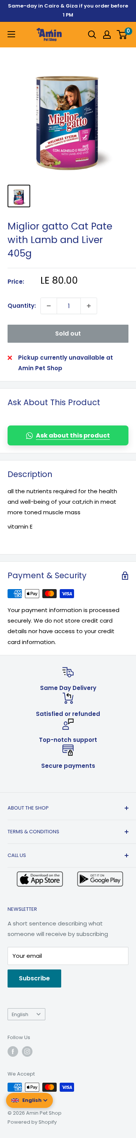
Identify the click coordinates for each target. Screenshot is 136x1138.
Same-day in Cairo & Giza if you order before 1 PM (68, 10)
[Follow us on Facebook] (13, 1051)
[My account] (107, 34)
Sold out (68, 333)
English (20, 1014)
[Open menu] (11, 34)
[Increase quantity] (89, 306)
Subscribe (34, 978)
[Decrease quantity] (49, 306)
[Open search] (92, 34)
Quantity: (22, 306)
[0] (122, 34)
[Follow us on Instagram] (27, 1051)
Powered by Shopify (32, 1122)
